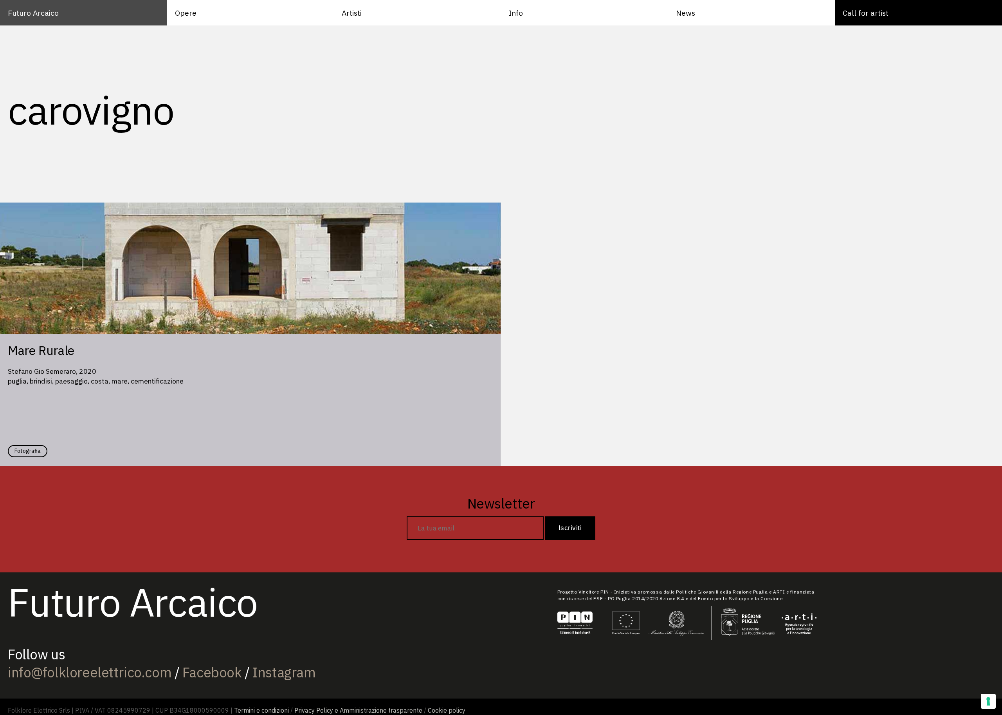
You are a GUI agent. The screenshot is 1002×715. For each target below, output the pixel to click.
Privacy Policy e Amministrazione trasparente (358, 710)
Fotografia (27, 450)
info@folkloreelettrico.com (89, 672)
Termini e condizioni (261, 710)
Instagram (283, 672)
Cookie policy (446, 710)
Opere (185, 13)
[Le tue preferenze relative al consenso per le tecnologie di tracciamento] (988, 701)
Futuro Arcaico (33, 13)
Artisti (352, 13)
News (685, 13)
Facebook (212, 672)
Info (516, 13)
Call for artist (865, 13)
